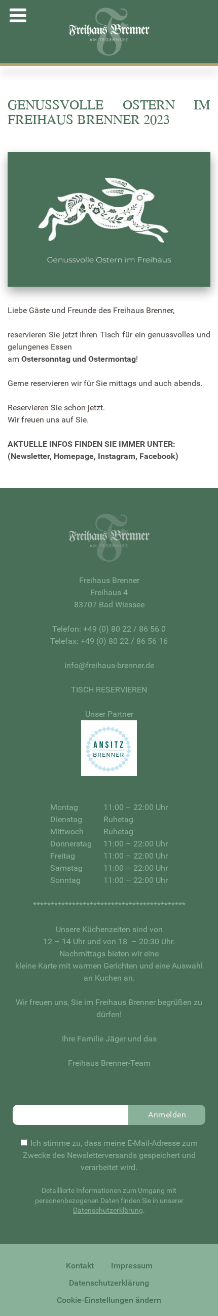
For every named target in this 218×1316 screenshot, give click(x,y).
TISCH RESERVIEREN (109, 689)
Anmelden (167, 1114)
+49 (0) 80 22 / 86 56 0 (124, 629)
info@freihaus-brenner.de (109, 665)
